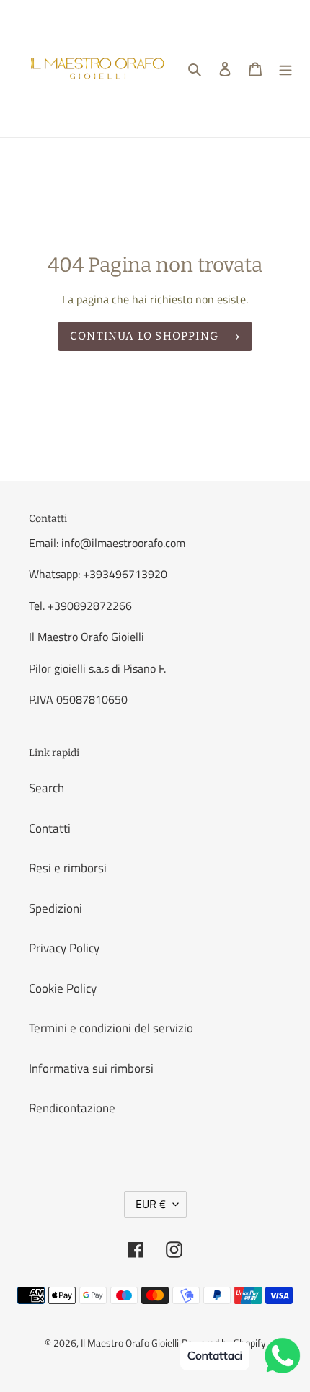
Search (46, 788)
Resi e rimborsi (68, 868)
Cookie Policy (63, 988)
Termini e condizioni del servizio (111, 1028)
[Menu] (285, 68)
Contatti (50, 828)
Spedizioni (55, 908)
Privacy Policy (64, 948)
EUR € (151, 1204)
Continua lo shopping (144, 335)
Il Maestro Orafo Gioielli (130, 1342)
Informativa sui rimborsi (91, 1068)
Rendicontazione (72, 1108)
